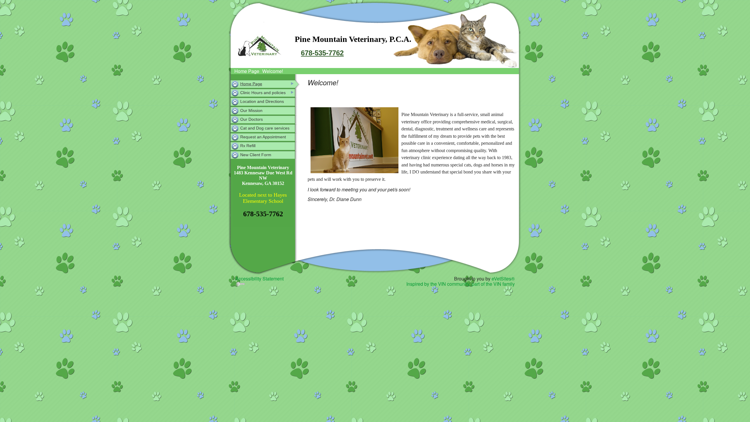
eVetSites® (503, 278)
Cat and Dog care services (264, 128)
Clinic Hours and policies (263, 92)
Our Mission (251, 110)
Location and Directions (262, 101)
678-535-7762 (322, 53)
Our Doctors (251, 119)
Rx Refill (247, 145)
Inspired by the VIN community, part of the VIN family (460, 283)
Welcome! (272, 71)
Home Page (246, 71)
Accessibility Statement (259, 278)
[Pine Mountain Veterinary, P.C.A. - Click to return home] (260, 47)
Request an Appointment (263, 137)
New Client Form (255, 154)
